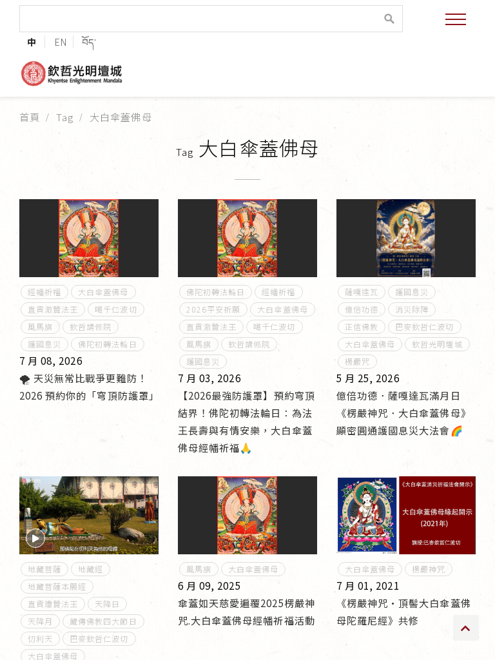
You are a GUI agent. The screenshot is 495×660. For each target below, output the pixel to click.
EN (61, 41)
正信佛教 (361, 327)
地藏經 (90, 569)
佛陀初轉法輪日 (107, 344)
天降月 (40, 621)
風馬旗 (40, 327)
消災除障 (412, 309)
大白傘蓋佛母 (103, 292)
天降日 (107, 604)
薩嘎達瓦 (361, 292)
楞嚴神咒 (428, 569)
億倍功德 (361, 309)
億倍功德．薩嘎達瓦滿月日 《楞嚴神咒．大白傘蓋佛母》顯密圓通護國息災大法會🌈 (403, 412)
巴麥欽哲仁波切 (424, 327)
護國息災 (44, 344)
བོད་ (89, 41)
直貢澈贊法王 (53, 309)
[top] (466, 628)
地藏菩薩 (44, 569)
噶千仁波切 (116, 309)
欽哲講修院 (91, 327)
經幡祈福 (44, 292)
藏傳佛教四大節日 (103, 621)
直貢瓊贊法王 (53, 604)
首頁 (29, 117)
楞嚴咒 (357, 361)
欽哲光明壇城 (437, 344)
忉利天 (40, 639)
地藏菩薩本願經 (57, 586)
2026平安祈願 (213, 309)
